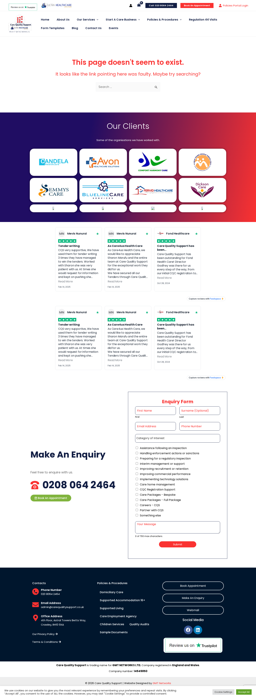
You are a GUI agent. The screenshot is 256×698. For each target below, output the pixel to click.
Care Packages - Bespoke (158, 495)
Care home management (157, 484)
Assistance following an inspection (163, 448)
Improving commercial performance (165, 474)
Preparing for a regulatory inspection (165, 459)
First (137, 417)
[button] (50, 498)
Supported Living (111, 608)
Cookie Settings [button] (223, 692)
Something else (150, 515)
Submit (177, 544)
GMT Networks (162, 683)
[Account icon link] (130, 5)
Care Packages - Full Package (160, 500)
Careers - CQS (150, 505)
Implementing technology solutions (164, 479)
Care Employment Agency (118, 616)
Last (181, 417)
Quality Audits (139, 624)
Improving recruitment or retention (164, 469)
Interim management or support (162, 464)
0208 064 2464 (78, 485)
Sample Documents (114, 632)
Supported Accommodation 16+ (122, 600)
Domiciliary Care (111, 592)
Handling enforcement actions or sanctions (169, 453)
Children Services (112, 624)
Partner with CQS (152, 510)
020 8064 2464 (50, 594)
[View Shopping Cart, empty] (139, 5)
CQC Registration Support (157, 490)
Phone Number (51, 590)
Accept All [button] (244, 692)
